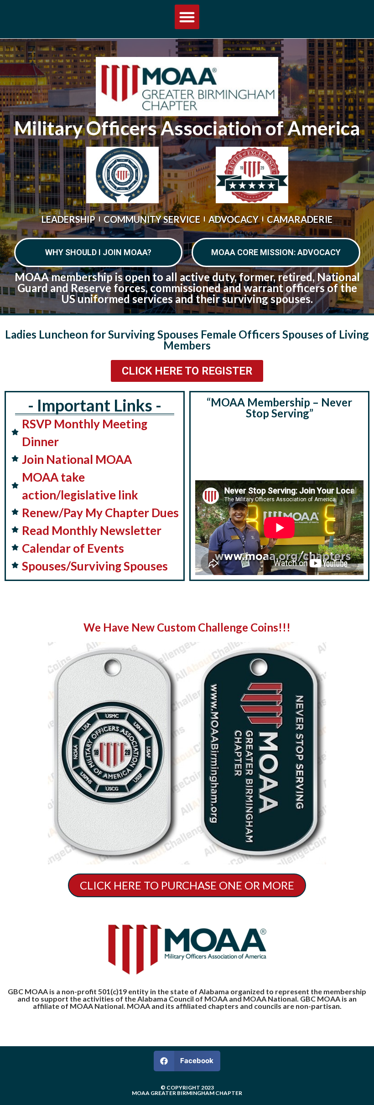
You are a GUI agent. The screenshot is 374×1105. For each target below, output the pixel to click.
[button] (187, 17)
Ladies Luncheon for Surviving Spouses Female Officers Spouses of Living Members (187, 340)
